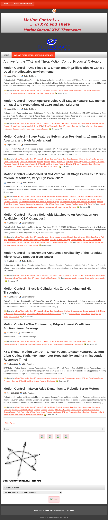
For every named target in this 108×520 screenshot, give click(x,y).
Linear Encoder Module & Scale (80, 123)
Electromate (53, 275)
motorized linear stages (27, 129)
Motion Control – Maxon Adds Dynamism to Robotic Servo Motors (51, 388)
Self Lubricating (14, 93)
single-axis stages (56, 207)
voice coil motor (14, 316)
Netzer (74, 275)
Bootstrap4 (64, 517)
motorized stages (31, 207)
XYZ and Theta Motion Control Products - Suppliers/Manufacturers (35, 166)
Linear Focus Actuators (28, 161)
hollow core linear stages (94, 126)
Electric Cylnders (55, 123)
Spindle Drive (94, 410)
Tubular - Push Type (78, 240)
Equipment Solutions (78, 159)
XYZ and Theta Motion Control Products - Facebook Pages (39, 202)
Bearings (54, 90)
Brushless (45, 123)
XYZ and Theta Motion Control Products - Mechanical (32, 90)
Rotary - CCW (28, 240)
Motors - (102, 123)
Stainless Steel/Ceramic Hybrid (43, 93)
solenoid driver (22, 245)
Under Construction (23, 4)
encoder (80, 278)
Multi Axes (16, 126)
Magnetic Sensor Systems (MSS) (78, 237)
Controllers (66, 159)
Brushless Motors (56, 159)
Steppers (58, 199)
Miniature (95, 123)
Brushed (59, 407)
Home (6, 4)
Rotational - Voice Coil (11, 164)
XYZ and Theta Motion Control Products (33, 55)
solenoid (13, 245)
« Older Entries (9, 423)
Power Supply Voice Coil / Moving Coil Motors (89, 161)
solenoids (53, 240)
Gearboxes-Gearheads (20, 410)
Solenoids (45, 240)
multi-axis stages (43, 207)
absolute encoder (71, 278)
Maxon (30, 410)
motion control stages (11, 129)
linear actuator (85, 314)
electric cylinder (74, 314)
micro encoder (89, 278)
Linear (71, 90)
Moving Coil (8, 126)
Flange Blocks (63, 90)
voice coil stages (42, 129)
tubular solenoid (33, 245)
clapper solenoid (82, 242)
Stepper (6, 412)
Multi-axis (15, 199)
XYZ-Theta (88, 204)
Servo (22, 164)
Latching (64, 237)
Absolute (45, 275)
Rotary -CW (37, 240)
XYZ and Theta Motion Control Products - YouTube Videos (64, 204)
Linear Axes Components (82, 90)
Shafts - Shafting (26, 93)
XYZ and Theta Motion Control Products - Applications (43, 412)
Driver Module (55, 237)
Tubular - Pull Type (63, 240)
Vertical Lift (66, 199)
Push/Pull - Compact (15, 240)
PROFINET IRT (60, 410)
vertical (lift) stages (69, 207)
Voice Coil (29, 126)
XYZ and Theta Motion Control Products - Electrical (60, 126)
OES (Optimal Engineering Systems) (31, 199)
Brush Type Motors (48, 196)
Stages (23, 126)
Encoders (65, 123)
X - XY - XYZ (38, 126)
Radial (6, 93)
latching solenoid (94, 242)
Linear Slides (96, 90)
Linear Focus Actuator (11, 161)
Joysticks (80, 196)
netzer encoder (100, 278)
